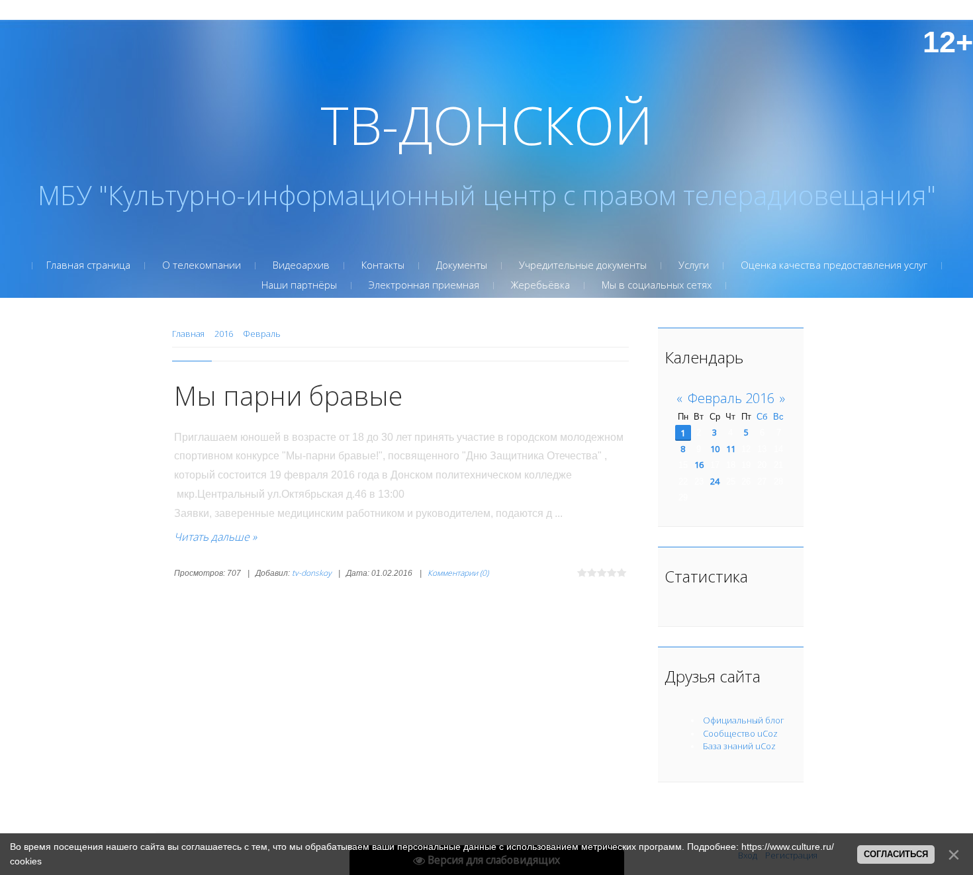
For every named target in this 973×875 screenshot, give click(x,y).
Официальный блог (743, 720)
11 (730, 449)
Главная (188, 334)
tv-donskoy (312, 572)
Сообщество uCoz (740, 733)
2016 (223, 334)
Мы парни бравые (288, 395)
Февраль (262, 334)
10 (714, 449)
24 (714, 481)
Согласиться (896, 854)
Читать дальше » (215, 537)
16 (699, 465)
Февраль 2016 (731, 398)
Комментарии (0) (458, 572)
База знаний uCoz (739, 746)
